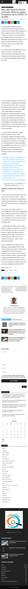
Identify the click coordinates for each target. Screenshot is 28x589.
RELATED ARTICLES (6, 319)
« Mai (2, 441)
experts (15, 270)
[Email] (15, 22)
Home (2, 5)
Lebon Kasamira (6, 19)
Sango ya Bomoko (6, 497)
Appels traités (5, 454)
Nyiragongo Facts (6, 489)
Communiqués (5, 459)
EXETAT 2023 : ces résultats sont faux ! (17, 547)
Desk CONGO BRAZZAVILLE (8, 467)
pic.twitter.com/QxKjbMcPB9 (13, 180)
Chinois (6, 270)
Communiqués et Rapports (8, 461)
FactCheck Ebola (6, 477)
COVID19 (11, 270)
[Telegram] (18, 22)
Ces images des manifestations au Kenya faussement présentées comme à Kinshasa (13, 415)
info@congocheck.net (17, 532)
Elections (4, 469)
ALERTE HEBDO (5, 452)
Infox (3, 483)
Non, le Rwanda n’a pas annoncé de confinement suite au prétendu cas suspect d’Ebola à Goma (14, 401)
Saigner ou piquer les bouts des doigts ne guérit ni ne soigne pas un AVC (17, 324)
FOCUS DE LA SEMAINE (7, 481)
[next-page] (4, 344)
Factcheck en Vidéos (6, 479)
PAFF (3, 491)
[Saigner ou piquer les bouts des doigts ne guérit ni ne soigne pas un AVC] (4, 324)
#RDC (15, 168)
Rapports (4, 493)
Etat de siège (5, 471)
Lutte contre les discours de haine (10, 485)
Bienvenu (4, 456)
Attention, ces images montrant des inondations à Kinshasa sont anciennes (12, 411)
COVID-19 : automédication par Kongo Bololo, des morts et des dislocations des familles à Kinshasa (20, 288)
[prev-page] (2, 344)
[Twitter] (5, 22)
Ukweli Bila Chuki (6, 499)
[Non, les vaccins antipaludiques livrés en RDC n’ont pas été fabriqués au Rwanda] (4, 339)
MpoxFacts (4, 487)
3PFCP (3, 448)
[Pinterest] (9, 22)
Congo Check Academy (7, 463)
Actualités (4, 450)
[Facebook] (2, 22)
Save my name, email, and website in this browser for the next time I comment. (13, 376)
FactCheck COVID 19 (14, 5)
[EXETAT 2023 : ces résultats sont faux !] (4, 549)
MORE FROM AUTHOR (17, 319)
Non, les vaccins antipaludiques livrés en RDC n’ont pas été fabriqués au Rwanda (17, 339)
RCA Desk (4, 495)
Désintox (4, 465)
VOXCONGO (5, 501)
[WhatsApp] (12, 22)
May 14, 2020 (21, 185)
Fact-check (7, 5)
